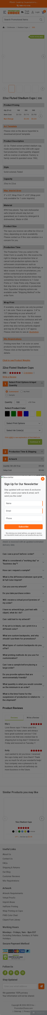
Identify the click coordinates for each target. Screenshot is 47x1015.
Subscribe (23, 526)
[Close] (43, 479)
